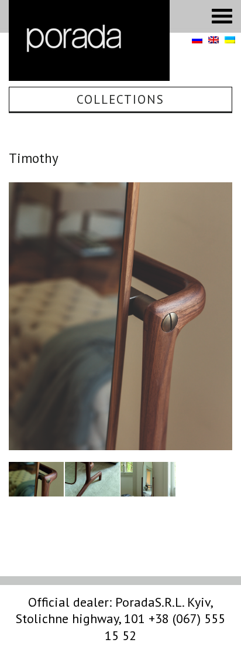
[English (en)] (213, 40)
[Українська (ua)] (230, 40)
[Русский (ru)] (197, 40)
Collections (120, 99)
